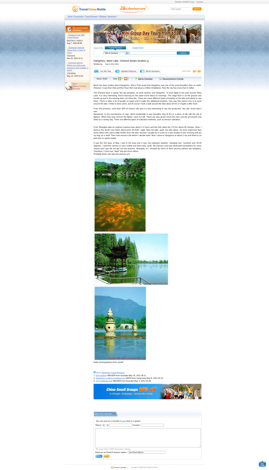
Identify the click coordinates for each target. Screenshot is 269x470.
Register (200, 2)
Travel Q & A (137, 48)
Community (78, 16)
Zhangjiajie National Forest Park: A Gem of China (76, 50)
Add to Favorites (145, 79)
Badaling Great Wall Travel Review (75, 36)
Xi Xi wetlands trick (104, 381)
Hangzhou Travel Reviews (113, 373)
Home (70, 16)
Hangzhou (112, 16)
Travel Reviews (91, 16)
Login (192, 2)
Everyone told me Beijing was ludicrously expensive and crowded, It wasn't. (77, 66)
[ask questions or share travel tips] (104, 71)
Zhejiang (102, 16)
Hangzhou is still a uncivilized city (110, 378)
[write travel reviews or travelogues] (150, 71)
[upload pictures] (127, 71)
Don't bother (101, 375)
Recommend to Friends (173, 79)
